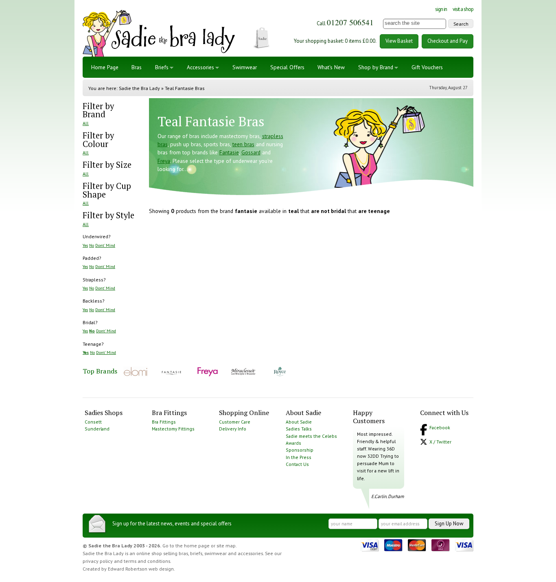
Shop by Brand (375, 67)
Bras (136, 67)
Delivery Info (232, 429)
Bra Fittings (164, 422)
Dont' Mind (105, 245)
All (86, 123)
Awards (293, 443)
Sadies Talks (299, 429)
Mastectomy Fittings (173, 429)
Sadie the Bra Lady (139, 88)
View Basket (399, 40)
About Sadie (299, 422)
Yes (85, 245)
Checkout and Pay (447, 40)
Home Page (104, 67)
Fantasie (229, 152)
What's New (331, 67)
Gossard (250, 152)
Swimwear (244, 67)
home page (197, 545)
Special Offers (287, 67)
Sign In (441, 9)
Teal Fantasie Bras (184, 88)
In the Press (298, 457)
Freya (164, 161)
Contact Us (297, 464)
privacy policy (98, 561)
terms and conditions (147, 561)
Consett (93, 422)
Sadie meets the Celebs (311, 436)
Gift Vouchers (427, 67)
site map (226, 545)
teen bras (243, 144)
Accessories (200, 67)
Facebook (439, 427)
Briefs (162, 67)
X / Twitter (440, 442)
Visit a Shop (463, 9)
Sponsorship (299, 450)
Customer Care (234, 422)
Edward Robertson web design (141, 569)
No (91, 245)
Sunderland (97, 429)
